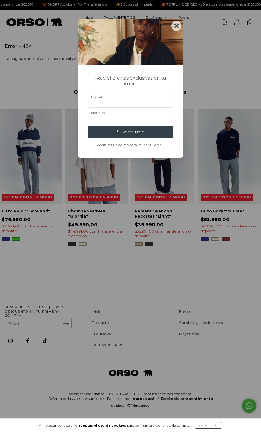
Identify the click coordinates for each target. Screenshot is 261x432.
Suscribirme (131, 132)
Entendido (208, 425)
